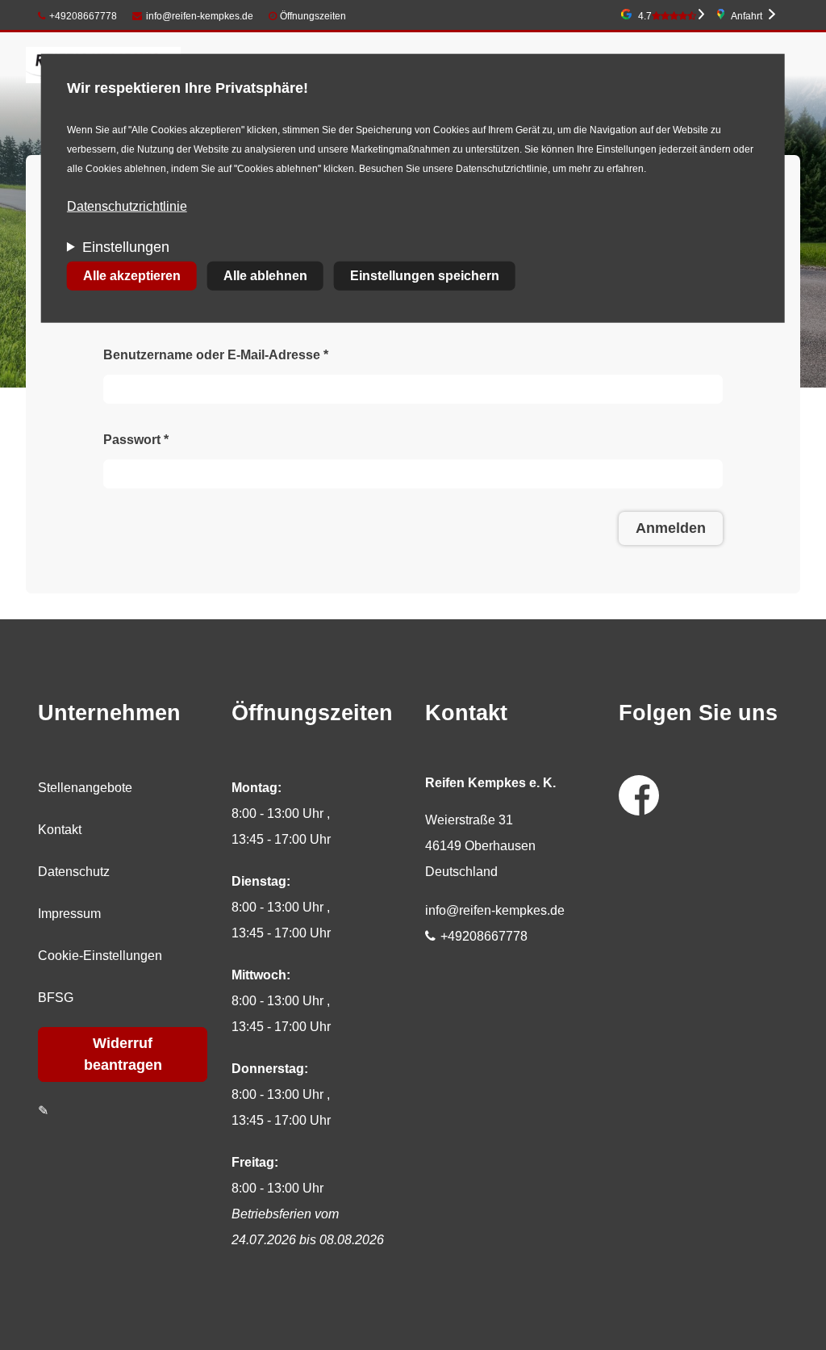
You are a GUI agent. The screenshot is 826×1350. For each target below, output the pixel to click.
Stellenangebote (85, 787)
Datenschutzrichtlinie (127, 206)
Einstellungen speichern (424, 276)
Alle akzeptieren (132, 276)
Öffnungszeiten (313, 16)
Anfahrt (746, 16)
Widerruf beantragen (123, 1054)
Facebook (639, 795)
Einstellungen (125, 247)
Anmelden (671, 528)
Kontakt (59, 829)
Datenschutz (74, 871)
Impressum (69, 913)
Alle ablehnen (265, 276)
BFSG (55, 997)
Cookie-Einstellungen (100, 955)
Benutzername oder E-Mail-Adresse (215, 355)
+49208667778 (83, 16)
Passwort (136, 440)
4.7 (645, 16)
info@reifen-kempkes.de (199, 16)
